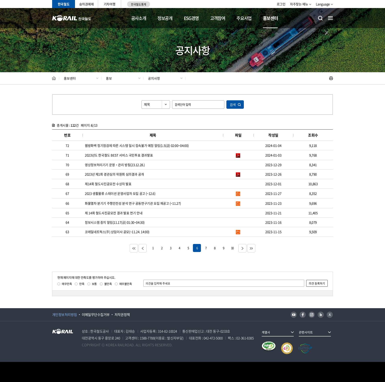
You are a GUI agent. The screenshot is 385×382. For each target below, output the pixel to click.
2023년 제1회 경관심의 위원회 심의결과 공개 (114, 174)
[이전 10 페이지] (143, 248)
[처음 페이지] (134, 248)
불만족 (108, 283)
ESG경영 (191, 18)
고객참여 (217, 18)
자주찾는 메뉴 (299, 4)
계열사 (266, 332)
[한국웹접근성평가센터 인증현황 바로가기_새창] (269, 348)
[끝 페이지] (251, 248)
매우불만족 (125, 283)
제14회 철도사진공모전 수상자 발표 (108, 183)
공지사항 (154, 78)
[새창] (294, 315)
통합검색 (320, 18)
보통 (94, 283)
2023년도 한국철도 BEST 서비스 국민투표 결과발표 (119, 155)
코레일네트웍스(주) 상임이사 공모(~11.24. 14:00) (117, 231)
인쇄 (331, 78)
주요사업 (243, 18)
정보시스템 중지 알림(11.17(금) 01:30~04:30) (115, 222)
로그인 (281, 4)
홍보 (109, 78)
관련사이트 (306, 332)
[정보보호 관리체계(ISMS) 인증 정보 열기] (305, 348)
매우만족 (67, 283)
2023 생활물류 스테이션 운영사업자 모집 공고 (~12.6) (120, 193)
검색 (233, 104)
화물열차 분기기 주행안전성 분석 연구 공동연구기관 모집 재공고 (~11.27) (133, 203)
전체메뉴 (330, 18)
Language (323, 4)
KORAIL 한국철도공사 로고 (71, 18)
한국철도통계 (138, 4)
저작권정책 (122, 314)
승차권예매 (86, 4)
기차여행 (109, 4)
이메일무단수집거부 (96, 314)
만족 (81, 283)
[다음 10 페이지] (242, 248)
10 (232, 248)
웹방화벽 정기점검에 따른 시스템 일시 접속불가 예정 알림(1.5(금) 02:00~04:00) (137, 145)
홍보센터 (270, 18)
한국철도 (63, 4)
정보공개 (164, 18)
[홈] (54, 78)
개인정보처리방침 (64, 314)
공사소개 (138, 18)
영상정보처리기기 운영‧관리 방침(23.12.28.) (115, 164)
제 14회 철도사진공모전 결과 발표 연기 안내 (113, 212)
